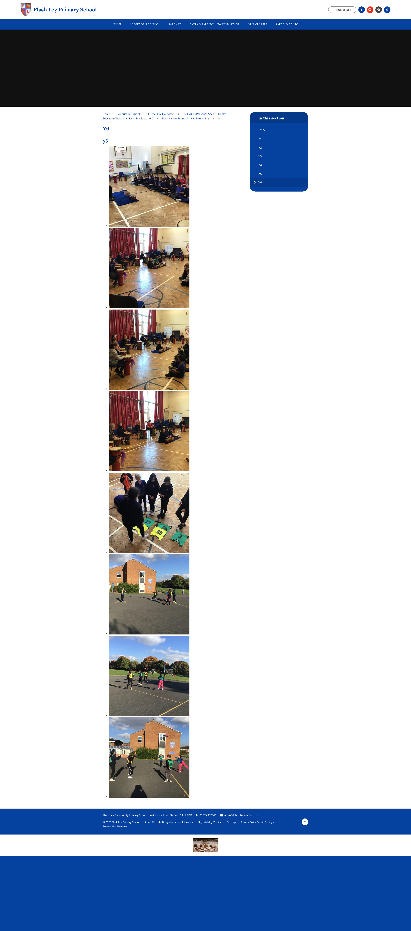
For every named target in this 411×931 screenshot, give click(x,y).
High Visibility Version (210, 822)
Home (106, 114)
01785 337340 (208, 815)
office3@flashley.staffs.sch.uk (241, 815)
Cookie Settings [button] (265, 822)
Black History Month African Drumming (185, 118)
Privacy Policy (248, 822)
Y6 (219, 118)
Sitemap (231, 822)
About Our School (129, 114)
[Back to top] (305, 821)
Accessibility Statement (115, 826)
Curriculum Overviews (161, 114)
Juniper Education (183, 822)
